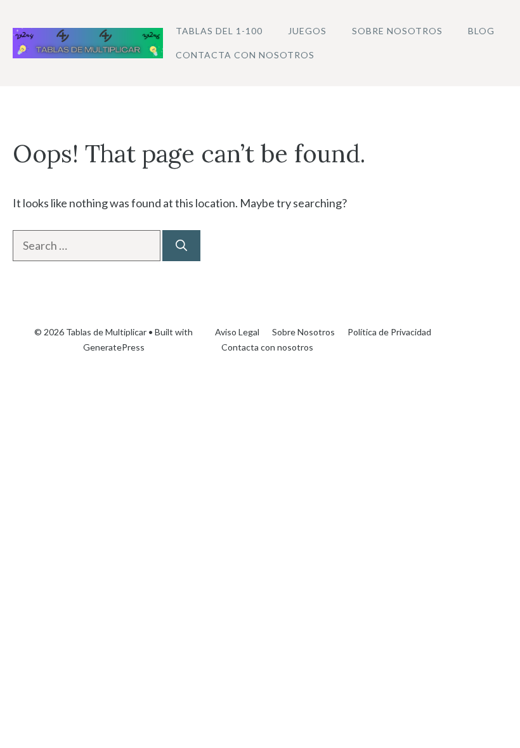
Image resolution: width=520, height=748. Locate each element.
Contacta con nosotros (245, 54)
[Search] (181, 245)
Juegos (307, 30)
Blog (481, 30)
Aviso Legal (237, 331)
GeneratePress (114, 347)
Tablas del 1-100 (219, 30)
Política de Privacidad (389, 331)
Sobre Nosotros (397, 30)
